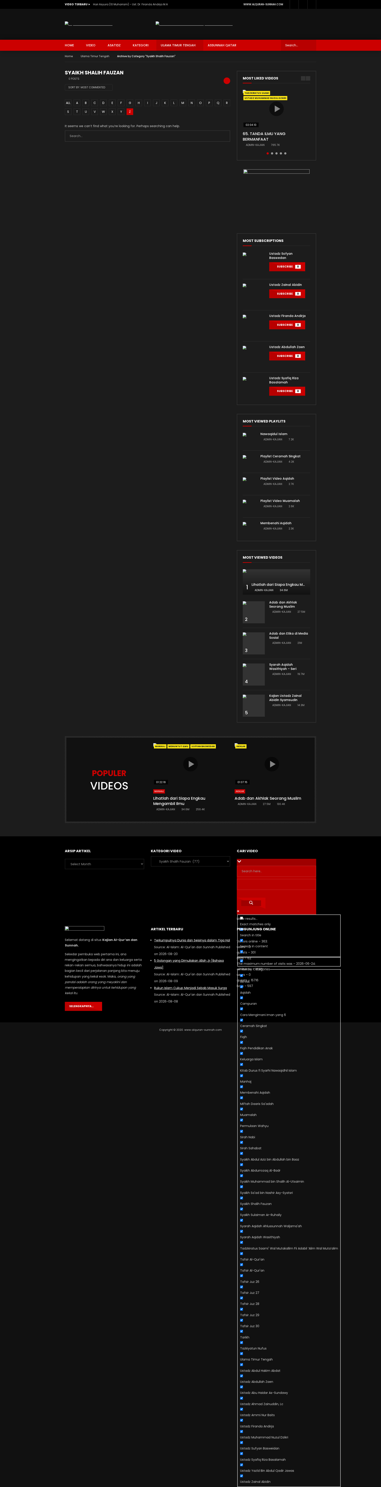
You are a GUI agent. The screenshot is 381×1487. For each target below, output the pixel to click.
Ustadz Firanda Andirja (287, 316)
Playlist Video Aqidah (277, 478)
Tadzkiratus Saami (257, 93)
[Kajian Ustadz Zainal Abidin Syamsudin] (254, 706)
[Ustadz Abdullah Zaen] (254, 357)
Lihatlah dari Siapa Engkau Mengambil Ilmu (290, 584)
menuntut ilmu (178, 746)
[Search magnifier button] (251, 903)
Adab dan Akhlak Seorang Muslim (283, 604)
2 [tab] (272, 153)
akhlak (240, 746)
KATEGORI (141, 45)
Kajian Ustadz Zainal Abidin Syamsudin (285, 698)
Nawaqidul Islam (273, 434)
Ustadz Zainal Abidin (285, 285)
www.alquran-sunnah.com (263, 4)
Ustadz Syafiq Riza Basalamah (284, 380)
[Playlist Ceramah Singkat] (249, 461)
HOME (69, 45)
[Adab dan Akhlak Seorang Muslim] (254, 612)
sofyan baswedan (203, 746)
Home (69, 56)
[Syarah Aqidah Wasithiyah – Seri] (254, 674)
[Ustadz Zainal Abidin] (254, 295)
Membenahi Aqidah (275, 523)
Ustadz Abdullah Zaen (287, 347)
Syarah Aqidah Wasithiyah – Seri (282, 666)
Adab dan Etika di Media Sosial (288, 635)
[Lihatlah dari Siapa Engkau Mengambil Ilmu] (276, 582)
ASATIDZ (114, 45)
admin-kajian (255, 145)
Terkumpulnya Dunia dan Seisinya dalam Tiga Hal (192, 940)
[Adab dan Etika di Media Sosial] (254, 643)
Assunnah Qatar (222, 45)
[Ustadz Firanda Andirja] (254, 326)
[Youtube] (303, 4)
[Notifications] (311, 4)
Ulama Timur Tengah (178, 45)
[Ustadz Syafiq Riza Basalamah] (254, 388)
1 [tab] (268, 153)
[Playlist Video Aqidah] (249, 484)
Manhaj (160, 746)
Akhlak (240, 791)
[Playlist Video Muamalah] (249, 506)
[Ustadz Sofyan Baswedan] (254, 264)
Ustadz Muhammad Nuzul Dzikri (265, 98)
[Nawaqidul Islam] (249, 439)
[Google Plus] (294, 4)
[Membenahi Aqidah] (249, 528)
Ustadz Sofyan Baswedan (281, 255)
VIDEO (90, 45)
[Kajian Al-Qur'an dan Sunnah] (88, 24)
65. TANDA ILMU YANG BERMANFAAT (264, 136)
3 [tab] (276, 153)
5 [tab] (285, 153)
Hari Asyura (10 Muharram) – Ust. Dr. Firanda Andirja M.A (130, 4)
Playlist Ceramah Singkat (280, 456)
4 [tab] (281, 153)
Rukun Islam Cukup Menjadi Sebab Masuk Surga (190, 988)
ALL (68, 103)
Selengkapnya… (82, 1006)
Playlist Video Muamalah (280, 501)
